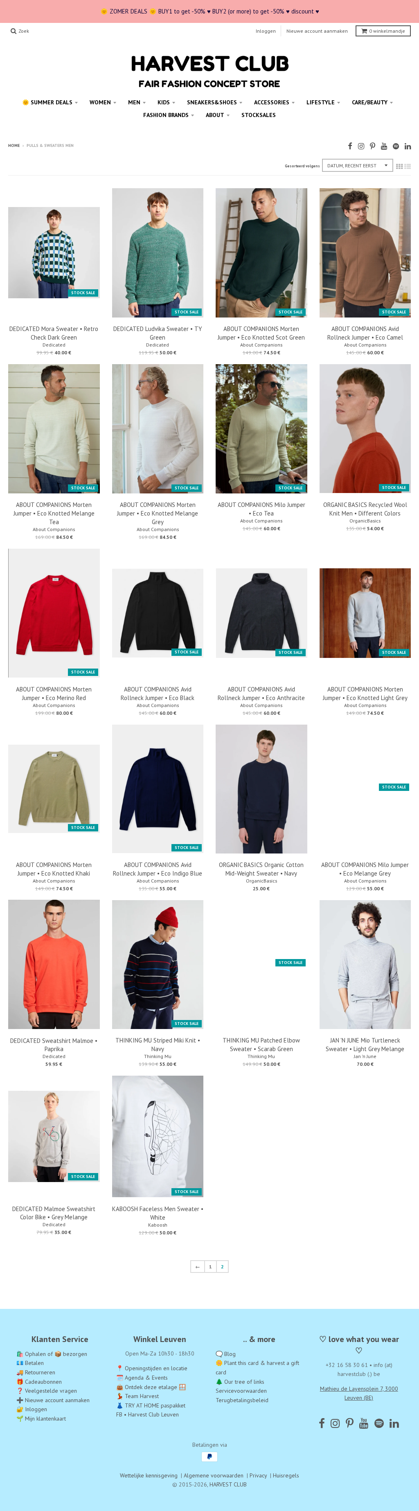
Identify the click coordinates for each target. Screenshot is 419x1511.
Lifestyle (320, 102)
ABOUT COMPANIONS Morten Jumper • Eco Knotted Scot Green (261, 333)
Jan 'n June (365, 1056)
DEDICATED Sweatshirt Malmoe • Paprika (53, 1045)
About (215, 115)
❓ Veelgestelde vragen (46, 1390)
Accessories (271, 102)
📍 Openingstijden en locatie (151, 1368)
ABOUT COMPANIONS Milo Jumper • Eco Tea (261, 509)
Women (100, 102)
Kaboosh (157, 1225)
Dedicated (54, 345)
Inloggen (266, 31)
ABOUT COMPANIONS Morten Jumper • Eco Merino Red (54, 693)
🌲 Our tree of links (240, 1381)
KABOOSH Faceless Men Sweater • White (157, 1213)
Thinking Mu (157, 1056)
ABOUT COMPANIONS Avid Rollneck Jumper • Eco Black (157, 693)
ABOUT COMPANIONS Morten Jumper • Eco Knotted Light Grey (365, 693)
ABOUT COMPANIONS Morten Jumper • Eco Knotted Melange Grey (157, 513)
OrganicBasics (365, 521)
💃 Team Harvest (137, 1396)
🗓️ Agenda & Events (142, 1377)
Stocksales (258, 115)
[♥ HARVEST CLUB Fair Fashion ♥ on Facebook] (350, 146)
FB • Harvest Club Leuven (147, 1414)
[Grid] (399, 166)
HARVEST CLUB (228, 1484)
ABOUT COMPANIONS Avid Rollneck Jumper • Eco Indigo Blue (157, 869)
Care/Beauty (369, 102)
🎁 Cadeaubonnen (39, 1381)
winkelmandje (387, 31)
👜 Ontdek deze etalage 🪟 (151, 1387)
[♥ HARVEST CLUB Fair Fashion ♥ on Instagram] (361, 146)
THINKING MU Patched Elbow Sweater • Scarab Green (261, 1044)
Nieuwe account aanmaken (317, 31)
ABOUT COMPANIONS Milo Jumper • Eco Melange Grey (365, 869)
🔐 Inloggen (31, 1409)
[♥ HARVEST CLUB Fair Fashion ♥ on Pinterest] (372, 146)
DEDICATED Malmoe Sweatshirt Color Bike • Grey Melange (53, 1213)
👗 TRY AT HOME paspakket (150, 1405)
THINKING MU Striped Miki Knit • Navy (157, 1044)
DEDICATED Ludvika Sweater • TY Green (157, 333)
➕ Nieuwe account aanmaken (53, 1400)
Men (134, 102)
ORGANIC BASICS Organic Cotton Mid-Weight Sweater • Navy (261, 869)
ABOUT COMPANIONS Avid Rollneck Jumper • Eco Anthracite (261, 693)
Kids (164, 102)
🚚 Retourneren (35, 1372)
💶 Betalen (30, 1363)
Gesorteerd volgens (302, 166)
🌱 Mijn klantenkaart (41, 1418)
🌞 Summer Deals (47, 102)
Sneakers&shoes (212, 102)
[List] (407, 166)
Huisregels (286, 1475)
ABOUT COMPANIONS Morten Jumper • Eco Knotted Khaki (54, 869)
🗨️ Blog (226, 1354)
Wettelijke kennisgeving (149, 1475)
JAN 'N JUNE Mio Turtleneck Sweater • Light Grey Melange (365, 1044)
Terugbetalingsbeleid (242, 1400)
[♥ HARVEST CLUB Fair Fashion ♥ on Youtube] (384, 146)
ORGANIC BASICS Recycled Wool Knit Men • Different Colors (365, 509)
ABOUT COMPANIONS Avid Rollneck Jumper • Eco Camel (365, 333)
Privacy (258, 1475)
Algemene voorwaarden (213, 1475)
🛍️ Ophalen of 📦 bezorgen (51, 1354)
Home (14, 145)
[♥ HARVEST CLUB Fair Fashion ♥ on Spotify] (396, 146)
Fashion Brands (166, 115)
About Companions (261, 345)
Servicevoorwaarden (241, 1390)
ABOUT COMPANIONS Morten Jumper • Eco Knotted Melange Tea (54, 513)
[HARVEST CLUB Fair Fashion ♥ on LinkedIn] (408, 146)
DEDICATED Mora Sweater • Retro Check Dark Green (53, 333)
